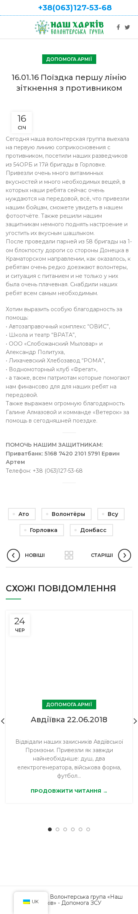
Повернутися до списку (69, 555)
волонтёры (68, 514)
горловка (44, 530)
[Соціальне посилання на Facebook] (118, 27)
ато (23, 514)
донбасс (93, 530)
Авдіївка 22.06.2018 (69, 719)
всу (113, 514)
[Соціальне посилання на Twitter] (127, 27)
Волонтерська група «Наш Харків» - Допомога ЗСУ (79, 900)
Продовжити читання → (69, 790)
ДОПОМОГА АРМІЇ (69, 59)
